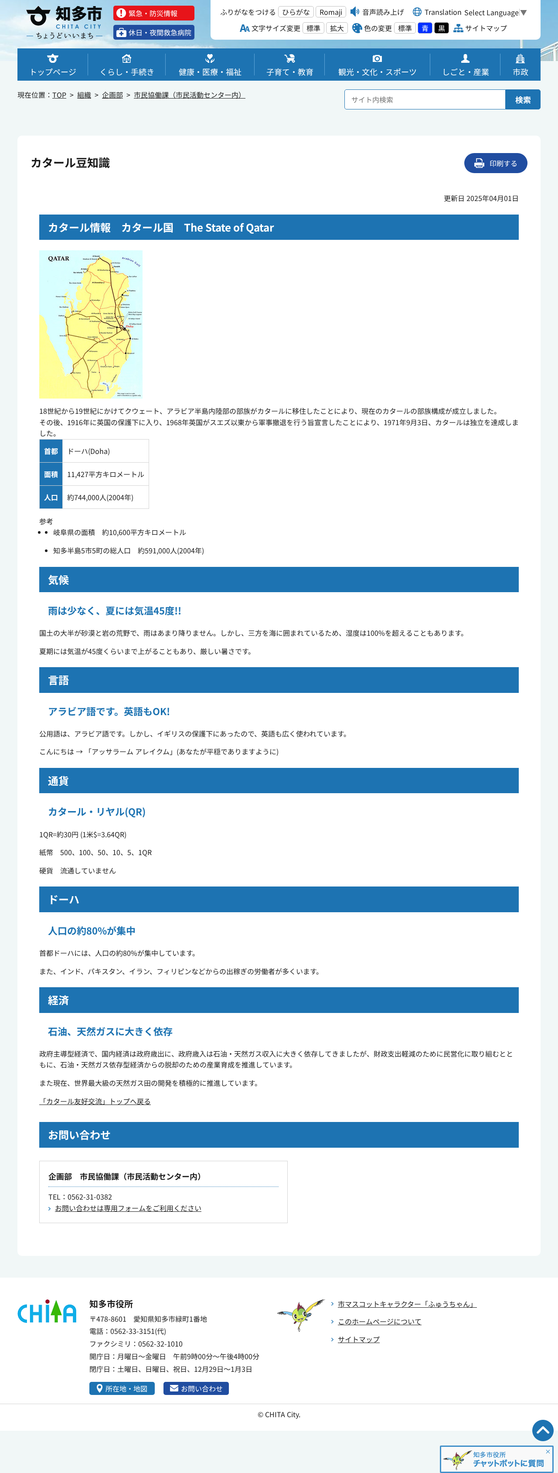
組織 (84, 94)
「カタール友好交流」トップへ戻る (95, 1101)
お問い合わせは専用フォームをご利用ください (128, 1208)
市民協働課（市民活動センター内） (189, 94)
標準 (313, 28)
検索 (523, 99)
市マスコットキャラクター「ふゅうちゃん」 (407, 1304)
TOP (59, 94)
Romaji (331, 12)
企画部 (112, 94)
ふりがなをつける (248, 12)
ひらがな (296, 12)
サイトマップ (359, 1339)
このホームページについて (380, 1321)
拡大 (337, 28)
